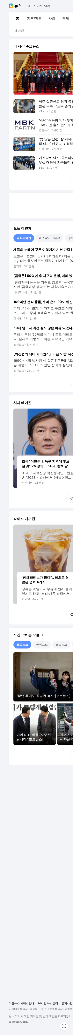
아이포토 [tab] (42, 644)
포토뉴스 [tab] (22, 644)
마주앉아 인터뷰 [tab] (49, 238)
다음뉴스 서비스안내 (21, 1003)
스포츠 (37, 6)
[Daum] (11, 6)
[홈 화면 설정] (64, 1026)
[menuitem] (17, 18)
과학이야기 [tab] (24, 238)
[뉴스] (17, 6)
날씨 (47, 6)
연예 (28, 6)
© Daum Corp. (18, 1021)
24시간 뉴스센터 (48, 1003)
